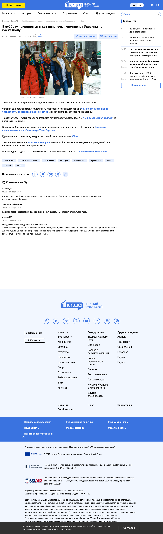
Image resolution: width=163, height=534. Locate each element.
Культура (63, 352)
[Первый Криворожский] (82, 5)
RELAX (74, 136)
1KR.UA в (87, 36)
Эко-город (94, 344)
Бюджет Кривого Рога (98, 338)
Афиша (121, 336)
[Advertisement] (60, 264)
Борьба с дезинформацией (98, 351)
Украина (63, 346)
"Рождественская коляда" (98, 118)
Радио (121, 362)
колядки (64, 161)
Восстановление (97, 374)
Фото (61, 382)
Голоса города (96, 379)
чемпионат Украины (29, 161)
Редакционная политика (79, 422)
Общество (64, 357)
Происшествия (66, 362)
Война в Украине (67, 377)
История (26, 13)
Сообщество (65, 409)
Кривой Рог (96, 161)
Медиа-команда (75, 427)
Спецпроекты (46, 13)
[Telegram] (42, 174)
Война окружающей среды (95, 361)
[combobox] (139, 14)
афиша (20, 165)
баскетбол (9, 161)
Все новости (138, 85)
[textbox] (139, 14)
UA (152, 5)
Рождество (79, 161)
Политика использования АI (38, 435)
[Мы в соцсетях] (46, 321)
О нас (86, 13)
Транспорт (123, 341)
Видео (121, 357)
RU (158, 5)
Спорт (61, 367)
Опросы (92, 369)
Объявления (124, 346)
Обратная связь (117, 427)
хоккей (8, 165)
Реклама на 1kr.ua (118, 422)
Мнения (62, 387)
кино (109, 161)
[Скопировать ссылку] (65, 174)
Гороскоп (122, 352)
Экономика (64, 372)
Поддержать (14, 5)
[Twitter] (57, 174)
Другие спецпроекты (95, 394)
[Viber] (50, 174)
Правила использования (37, 422)
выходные (49, 161)
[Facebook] (35, 174)
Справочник (70, 13)
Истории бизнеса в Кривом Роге (98, 386)
